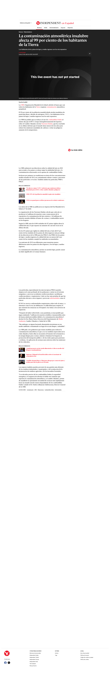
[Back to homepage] (17, 653)
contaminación (51, 107)
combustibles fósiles (55, 120)
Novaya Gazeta (33, 665)
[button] (26, 23)
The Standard (33, 663)
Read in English (23, 102)
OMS (22, 105)
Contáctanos (7, 659)
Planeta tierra (41, 389)
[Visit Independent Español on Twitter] (9, 662)
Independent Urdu (34, 661)
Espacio (63, 27)
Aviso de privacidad (84, 653)
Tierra (38, 107)
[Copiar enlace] (89, 53)
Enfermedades (58, 389)
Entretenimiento (54, 27)
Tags (56, 655)
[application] (55, 76)
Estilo (45, 27)
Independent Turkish (34, 657)
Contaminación (30, 389)
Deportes (70, 27)
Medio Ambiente (28, 32)
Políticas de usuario (84, 655)
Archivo (56, 653)
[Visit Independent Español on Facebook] (5, 662)
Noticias (39, 27)
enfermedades (54, 298)
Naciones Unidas (47, 124)
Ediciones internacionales (35, 653)
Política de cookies (84, 659)
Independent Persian (34, 659)
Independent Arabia (34, 655)
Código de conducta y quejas (86, 657)
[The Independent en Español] (55, 23)
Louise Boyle (22, 52)
